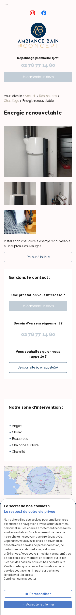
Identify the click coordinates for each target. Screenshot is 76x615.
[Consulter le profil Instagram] (32, 13)
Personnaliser (40, 594)
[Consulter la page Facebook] (44, 13)
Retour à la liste (38, 257)
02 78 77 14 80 (38, 65)
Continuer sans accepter (20, 578)
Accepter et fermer (39, 604)
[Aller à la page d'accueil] (38, 37)
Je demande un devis (38, 77)
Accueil (30, 96)
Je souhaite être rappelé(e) (38, 367)
